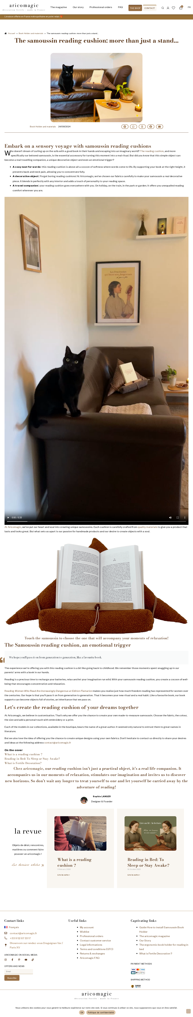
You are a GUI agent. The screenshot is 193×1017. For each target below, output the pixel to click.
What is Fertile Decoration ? (155, 953)
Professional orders (91, 936)
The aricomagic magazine (154, 936)
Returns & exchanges (92, 953)
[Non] (188, 1011)
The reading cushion (152, 151)
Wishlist (84, 931)
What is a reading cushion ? (23, 754)
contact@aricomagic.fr (57, 742)
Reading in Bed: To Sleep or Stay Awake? (32, 759)
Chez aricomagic (28, 768)
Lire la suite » (63, 875)
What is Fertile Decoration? (23, 763)
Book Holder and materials (43, 126)
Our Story (145, 940)
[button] (124, 126)
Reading (48, 690)
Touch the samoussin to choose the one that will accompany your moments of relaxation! (97, 638)
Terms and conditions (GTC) (96, 949)
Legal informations (91, 944)
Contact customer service (95, 940)
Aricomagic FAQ (90, 957)
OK (82, 1012)
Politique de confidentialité (101, 1012)
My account (87, 927)
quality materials (147, 526)
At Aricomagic (13, 526)
